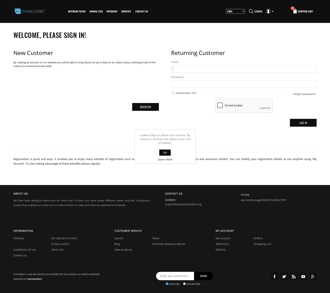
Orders (258, 238)
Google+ (313, 276)
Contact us (141, 11)
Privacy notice (60, 244)
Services (126, 11)
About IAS (57, 249)
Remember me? (186, 93)
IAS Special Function (64, 238)
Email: (175, 62)
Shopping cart (263, 244)
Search (118, 238)
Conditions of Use (24, 249)
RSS (294, 276)
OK (165, 152)
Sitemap (18, 238)
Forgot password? (304, 94)
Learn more (165, 159)
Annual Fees (96, 11)
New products (123, 249)
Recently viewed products (168, 244)
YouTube (303, 276)
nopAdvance (35, 279)
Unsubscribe (193, 283)
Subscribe (174, 283)
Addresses (222, 244)
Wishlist (221, 249)
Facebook (274, 276)
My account (223, 238)
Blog (117, 244)
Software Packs (77, 11)
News (155, 238)
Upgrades (112, 11)
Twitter (284, 276)
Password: (177, 77)
